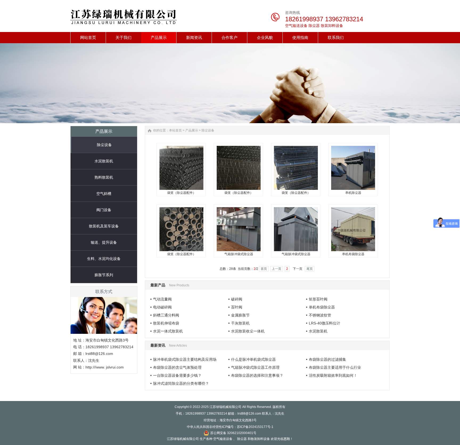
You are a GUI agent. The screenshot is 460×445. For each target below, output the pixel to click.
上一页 (276, 269)
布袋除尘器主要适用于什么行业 (335, 367)
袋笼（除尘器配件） (181, 193)
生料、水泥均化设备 (104, 258)
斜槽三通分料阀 (166, 315)
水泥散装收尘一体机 (248, 331)
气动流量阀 (162, 299)
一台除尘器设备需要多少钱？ (177, 375)
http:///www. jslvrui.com (104, 367)
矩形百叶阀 (318, 299)
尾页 (309, 269)
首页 (264, 269)
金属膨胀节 (240, 315)
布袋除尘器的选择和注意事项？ (257, 375)
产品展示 (191, 130)
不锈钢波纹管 (320, 315)
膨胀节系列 (104, 275)
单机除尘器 (353, 193)
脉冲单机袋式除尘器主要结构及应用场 (184, 359)
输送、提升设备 (104, 242)
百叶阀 (236, 307)
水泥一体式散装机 (168, 331)
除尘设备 (104, 145)
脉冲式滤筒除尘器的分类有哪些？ (181, 383)
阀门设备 (103, 210)
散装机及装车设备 (104, 226)
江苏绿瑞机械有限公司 (225, 407)
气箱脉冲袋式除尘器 (238, 254)
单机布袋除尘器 (353, 254)
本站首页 (175, 130)
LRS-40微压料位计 (324, 323)
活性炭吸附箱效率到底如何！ (333, 375)
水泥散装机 (104, 161)
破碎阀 (236, 299)
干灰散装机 (240, 323)
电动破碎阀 (162, 307)
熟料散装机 (104, 177)
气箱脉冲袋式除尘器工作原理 (255, 367)
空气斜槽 (103, 193)
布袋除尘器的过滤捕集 (327, 359)
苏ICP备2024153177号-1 (255, 427)
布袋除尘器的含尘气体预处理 (177, 367)
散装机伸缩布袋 (166, 323)
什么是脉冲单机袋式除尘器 (253, 359)
